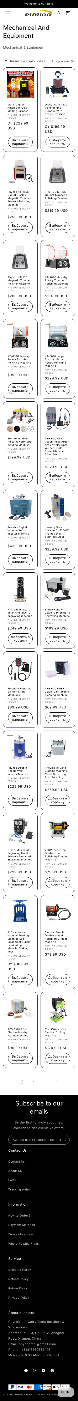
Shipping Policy (19, 1269)
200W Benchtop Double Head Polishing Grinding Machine (56, 854)
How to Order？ (19, 1215)
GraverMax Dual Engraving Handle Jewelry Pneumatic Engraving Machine (19, 854)
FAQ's (12, 1180)
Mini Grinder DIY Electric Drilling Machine (55, 1032)
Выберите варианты (20, 142)
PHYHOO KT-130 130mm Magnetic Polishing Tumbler (56, 195)
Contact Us (16, 1161)
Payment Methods (21, 1224)
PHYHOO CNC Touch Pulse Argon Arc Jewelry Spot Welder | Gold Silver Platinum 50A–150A (57, 446)
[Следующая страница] (56, 1080)
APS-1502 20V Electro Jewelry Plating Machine (17, 1032)
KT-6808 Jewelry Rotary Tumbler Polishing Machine (19, 359)
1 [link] (22, 1081)
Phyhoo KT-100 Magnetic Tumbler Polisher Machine (19, 280)
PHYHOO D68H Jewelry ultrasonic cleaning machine (57, 691)
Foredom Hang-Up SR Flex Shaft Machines (19, 691)
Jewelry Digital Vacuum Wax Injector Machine (18, 530)
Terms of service (20, 1234)
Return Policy (18, 1288)
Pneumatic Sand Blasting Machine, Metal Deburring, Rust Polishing (56, 772)
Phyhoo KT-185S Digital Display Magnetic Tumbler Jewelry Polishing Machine (19, 198)
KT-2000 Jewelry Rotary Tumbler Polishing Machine (56, 280)
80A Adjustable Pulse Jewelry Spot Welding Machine (19, 441)
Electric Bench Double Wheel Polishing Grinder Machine (56, 937)
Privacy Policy (18, 1297)
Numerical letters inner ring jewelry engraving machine (19, 612)
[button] (8, 13)
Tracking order (19, 1189)
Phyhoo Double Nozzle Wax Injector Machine (18, 770)
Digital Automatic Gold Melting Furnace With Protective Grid (56, 109)
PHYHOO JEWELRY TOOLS (30, 1394)
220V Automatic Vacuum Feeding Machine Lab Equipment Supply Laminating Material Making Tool (19, 942)
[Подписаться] (64, 1140)
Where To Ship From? (24, 1243)
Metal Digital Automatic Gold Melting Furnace (17, 107)
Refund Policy (18, 1279)
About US (15, 1170)
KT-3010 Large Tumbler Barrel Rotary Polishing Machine (55, 361)
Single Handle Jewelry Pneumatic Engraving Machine (57, 612)
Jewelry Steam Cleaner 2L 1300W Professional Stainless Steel (57, 532)
